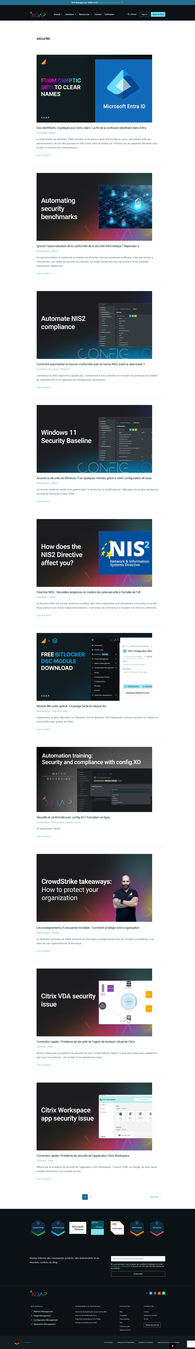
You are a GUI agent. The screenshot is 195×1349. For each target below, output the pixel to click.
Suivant (156, 1196)
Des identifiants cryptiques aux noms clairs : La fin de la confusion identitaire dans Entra (91, 128)
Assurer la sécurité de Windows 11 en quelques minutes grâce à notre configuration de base (94, 478)
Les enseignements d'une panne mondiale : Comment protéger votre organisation (88, 927)
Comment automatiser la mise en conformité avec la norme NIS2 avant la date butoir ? (91, 364)
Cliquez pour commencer (109, 2)
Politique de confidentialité (125, 1342)
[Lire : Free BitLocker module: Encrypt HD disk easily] (94, 666)
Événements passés (62, 822)
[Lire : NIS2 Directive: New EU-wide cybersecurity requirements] (94, 552)
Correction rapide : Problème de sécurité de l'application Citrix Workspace (83, 1155)
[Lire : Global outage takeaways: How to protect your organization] (94, 888)
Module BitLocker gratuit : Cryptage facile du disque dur (71, 706)
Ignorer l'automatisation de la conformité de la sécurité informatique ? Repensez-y (88, 246)
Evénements (43, 822)
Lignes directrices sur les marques (168, 1342)
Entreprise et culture (48, 369)
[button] (58, 14)
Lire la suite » (44, 155)
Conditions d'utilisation (146, 1342)
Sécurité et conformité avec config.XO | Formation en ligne (73, 817)
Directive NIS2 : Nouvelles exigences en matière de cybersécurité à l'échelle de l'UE (89, 592)
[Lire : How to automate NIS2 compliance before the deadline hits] (94, 324)
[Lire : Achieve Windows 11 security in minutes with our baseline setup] (94, 438)
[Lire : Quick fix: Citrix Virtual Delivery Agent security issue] (94, 1002)
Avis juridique (108, 1342)
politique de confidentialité (121, 1266)
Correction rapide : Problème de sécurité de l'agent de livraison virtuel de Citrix (86, 1041)
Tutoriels (56, 711)
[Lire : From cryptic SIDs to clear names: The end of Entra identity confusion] (94, 88)
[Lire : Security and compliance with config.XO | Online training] (94, 779)
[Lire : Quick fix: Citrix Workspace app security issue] (94, 1116)
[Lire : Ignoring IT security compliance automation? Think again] (94, 206)
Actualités (42, 132)
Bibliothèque (43, 251)
